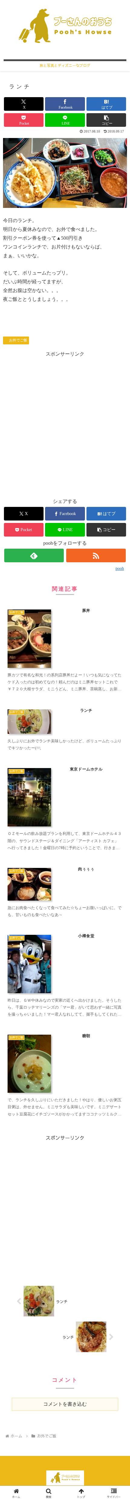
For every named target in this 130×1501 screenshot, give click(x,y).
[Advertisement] (65, 424)
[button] (106, 120)
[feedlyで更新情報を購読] (34, 555)
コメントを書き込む (65, 1404)
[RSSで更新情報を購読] (96, 555)
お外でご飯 (18, 340)
